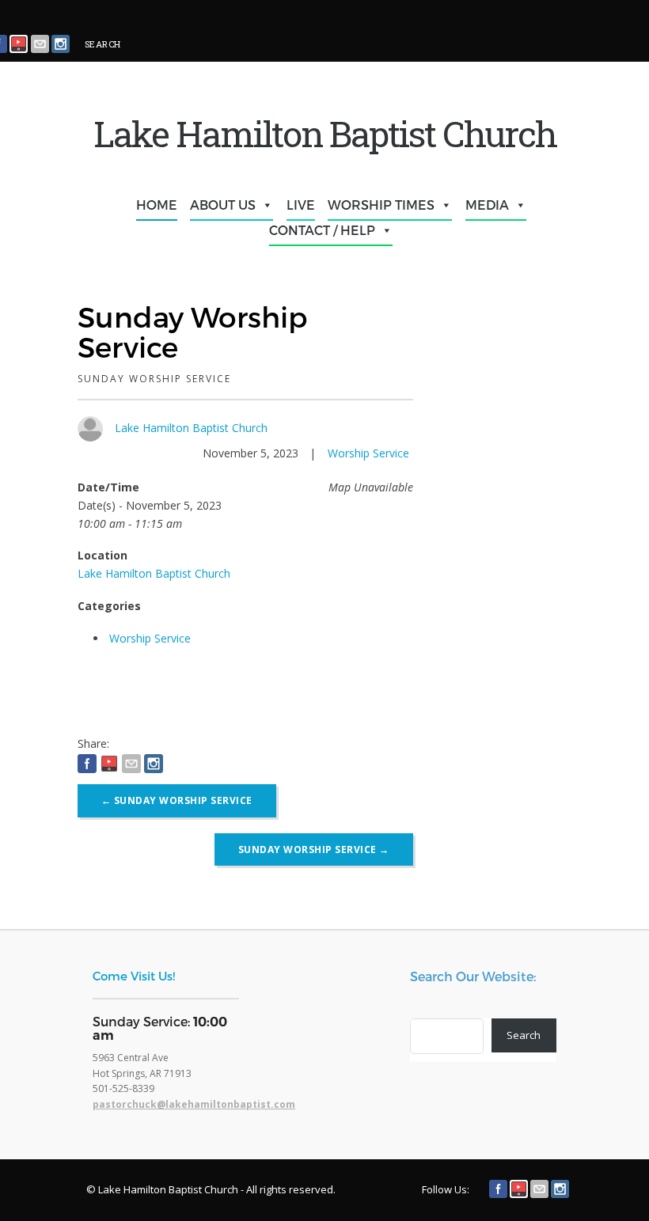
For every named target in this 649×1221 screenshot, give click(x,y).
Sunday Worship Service (176, 800)
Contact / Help (322, 229)
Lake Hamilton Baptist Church (191, 427)
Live (301, 204)
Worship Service (368, 453)
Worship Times (381, 204)
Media (487, 204)
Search (524, 1035)
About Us (223, 204)
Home (156, 204)
